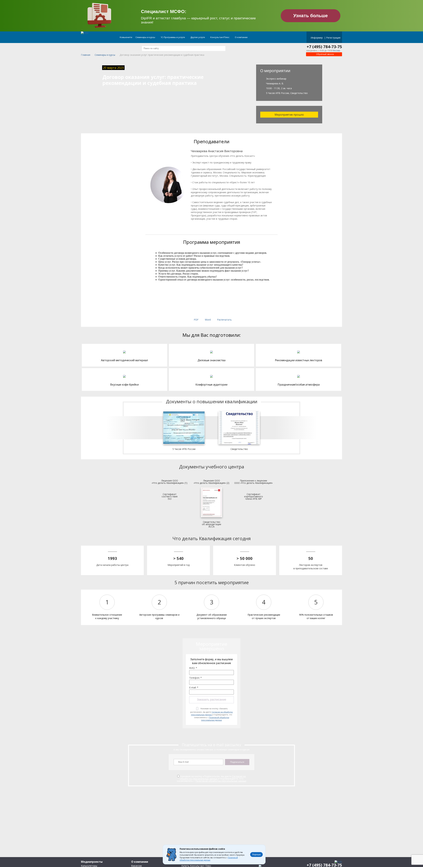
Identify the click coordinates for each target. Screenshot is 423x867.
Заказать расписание (211, 699)
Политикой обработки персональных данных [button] (209, 858)
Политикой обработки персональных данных (215, 718)
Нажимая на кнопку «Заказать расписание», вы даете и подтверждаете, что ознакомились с (211, 714)
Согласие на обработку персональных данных (212, 713)
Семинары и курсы (145, 37)
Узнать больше (310, 15)
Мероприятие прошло (289, 114)
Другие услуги (197, 37)
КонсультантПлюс (220, 37)
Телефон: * (195, 678)
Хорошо (256, 854)
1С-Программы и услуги (173, 37)
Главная (85, 55)
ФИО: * (193, 668)
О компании (241, 37)
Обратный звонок (325, 54)
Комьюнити (126, 37)
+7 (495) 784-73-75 (324, 47)
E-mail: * (193, 687)
